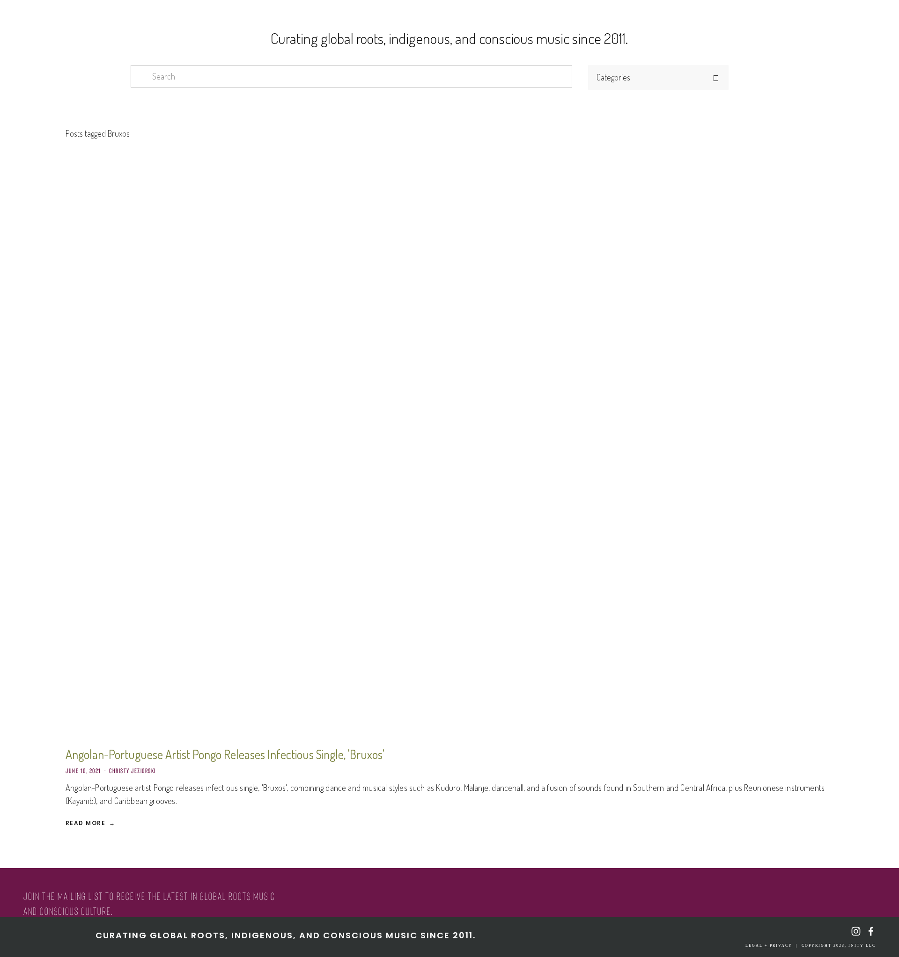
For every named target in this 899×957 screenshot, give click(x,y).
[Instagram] (856, 931)
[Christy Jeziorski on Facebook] (871, 931)
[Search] (246, 15)
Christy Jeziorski (132, 771)
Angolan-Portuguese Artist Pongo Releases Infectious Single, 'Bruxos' (225, 754)
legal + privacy (768, 945)
